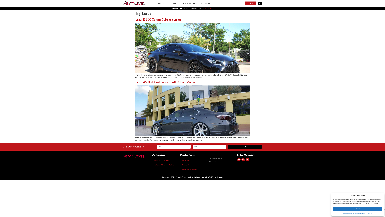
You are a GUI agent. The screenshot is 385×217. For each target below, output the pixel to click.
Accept (358, 209)
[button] (381, 195)
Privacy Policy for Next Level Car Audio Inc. (362, 213)
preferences (215, 158)
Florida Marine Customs (189, 169)
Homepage (185, 160)
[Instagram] (243, 159)
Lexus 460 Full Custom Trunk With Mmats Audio (165, 82)
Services (172, 3)
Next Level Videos (189, 3)
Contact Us (185, 165)
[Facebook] (239, 159)
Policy (213, 162)
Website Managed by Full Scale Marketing (208, 177)
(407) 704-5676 (208, 8)
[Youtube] (247, 159)
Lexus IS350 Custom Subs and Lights (158, 19)
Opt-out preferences (347, 213)
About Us (161, 3)
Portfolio (205, 3)
